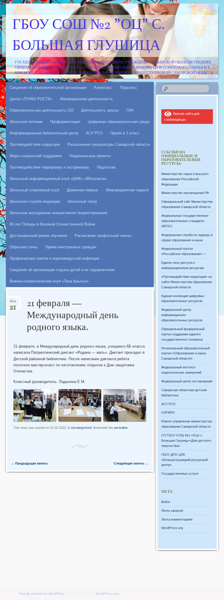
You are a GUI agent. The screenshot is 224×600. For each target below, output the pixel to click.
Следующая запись (131, 463)
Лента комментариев (176, 519)
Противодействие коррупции (35, 144)
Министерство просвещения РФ (185, 193)
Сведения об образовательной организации (48, 87)
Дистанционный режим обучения (38, 235)
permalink (121, 427)
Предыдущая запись (29, 463)
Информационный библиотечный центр (44, 133)
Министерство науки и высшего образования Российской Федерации (185, 179)
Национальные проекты (90, 156)
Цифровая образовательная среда (118, 121)
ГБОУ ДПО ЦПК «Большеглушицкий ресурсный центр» (184, 460)
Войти (165, 502)
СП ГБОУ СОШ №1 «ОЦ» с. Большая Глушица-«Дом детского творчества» (186, 440)
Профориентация (65, 121)
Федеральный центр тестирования (186, 381)
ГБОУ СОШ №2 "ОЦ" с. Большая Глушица (88, 36)
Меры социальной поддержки (36, 156)
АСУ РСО (94, 133)
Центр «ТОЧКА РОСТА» (31, 99)
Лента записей (172, 510)
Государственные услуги (179, 473)
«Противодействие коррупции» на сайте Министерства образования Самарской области (186, 282)
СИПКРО (168, 412)
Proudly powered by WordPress (41, 593)
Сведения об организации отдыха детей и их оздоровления (62, 270)
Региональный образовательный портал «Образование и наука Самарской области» (185, 353)
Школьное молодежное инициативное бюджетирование (58, 213)
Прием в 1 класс (124, 133)
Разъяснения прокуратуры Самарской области (108, 144)
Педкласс (128, 87)
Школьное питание (26, 121)
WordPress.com (107, 593)
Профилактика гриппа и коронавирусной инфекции (54, 258)
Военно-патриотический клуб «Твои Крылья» (49, 281)
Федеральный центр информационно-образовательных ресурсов (181, 315)
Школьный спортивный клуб (34, 190)
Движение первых (82, 190)
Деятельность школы (100, 110)
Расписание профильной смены (103, 235)
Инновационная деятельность (86, 99)
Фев (12, 303)
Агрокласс (103, 87)
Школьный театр (82, 201)
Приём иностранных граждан (70, 247)
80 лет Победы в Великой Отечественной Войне (52, 224)
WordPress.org (172, 528)
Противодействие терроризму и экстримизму (49, 167)
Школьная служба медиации (35, 201)
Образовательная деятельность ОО (42, 110)
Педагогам (106, 167)
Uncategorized (81, 427)
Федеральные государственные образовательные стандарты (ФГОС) (185, 221)
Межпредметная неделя (127, 190)
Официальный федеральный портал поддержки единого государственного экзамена (182, 334)
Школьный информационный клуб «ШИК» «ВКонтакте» (58, 178)
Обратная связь (24, 247)
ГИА (130, 110)
